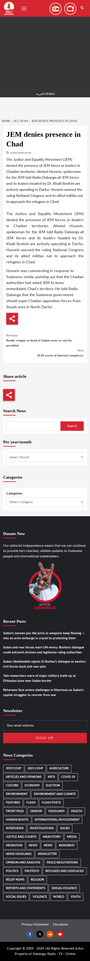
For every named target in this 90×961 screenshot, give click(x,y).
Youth (76, 896)
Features (13, 802)
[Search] (82, 7)
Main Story (52, 836)
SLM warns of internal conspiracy (60, 353)
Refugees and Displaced (64, 871)
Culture (12, 785)
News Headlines (19, 854)
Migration (14, 845)
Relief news (15, 879)
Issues (65, 828)
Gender (36, 811)
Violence (40, 896)
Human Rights (17, 819)
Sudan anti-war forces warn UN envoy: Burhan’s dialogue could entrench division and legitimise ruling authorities (43, 650)
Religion (37, 879)
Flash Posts (51, 802)
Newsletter (47, 854)
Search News (14, 410)
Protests (32, 871)
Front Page (15, 811)
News (33, 845)
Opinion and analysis (23, 862)
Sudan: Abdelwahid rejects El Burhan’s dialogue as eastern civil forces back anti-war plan (44, 664)
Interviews (15, 828)
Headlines (56, 811)
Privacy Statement (35, 924)
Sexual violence (64, 888)
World (58, 896)
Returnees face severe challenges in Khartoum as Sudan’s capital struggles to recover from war (43, 692)
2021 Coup (35, 768)
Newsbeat (67, 845)
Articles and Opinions (23, 777)
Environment (17, 794)
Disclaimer (60, 924)
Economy (32, 785)
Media (72, 836)
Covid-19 (68, 777)
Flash (31, 802)
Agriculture (59, 768)
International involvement (57, 819)
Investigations (42, 828)
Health (76, 811)
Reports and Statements (25, 888)
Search (72, 426)
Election (53, 785)
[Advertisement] (45, 45)
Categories (14, 493)
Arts (51, 777)
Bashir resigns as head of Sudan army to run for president (39, 340)
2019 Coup (13, 768)
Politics (12, 871)
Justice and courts (21, 836)
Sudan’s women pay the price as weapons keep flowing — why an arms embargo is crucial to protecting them (44, 636)
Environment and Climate (55, 794)
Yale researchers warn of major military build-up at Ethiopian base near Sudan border (39, 678)
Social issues (16, 896)
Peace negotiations (62, 862)
